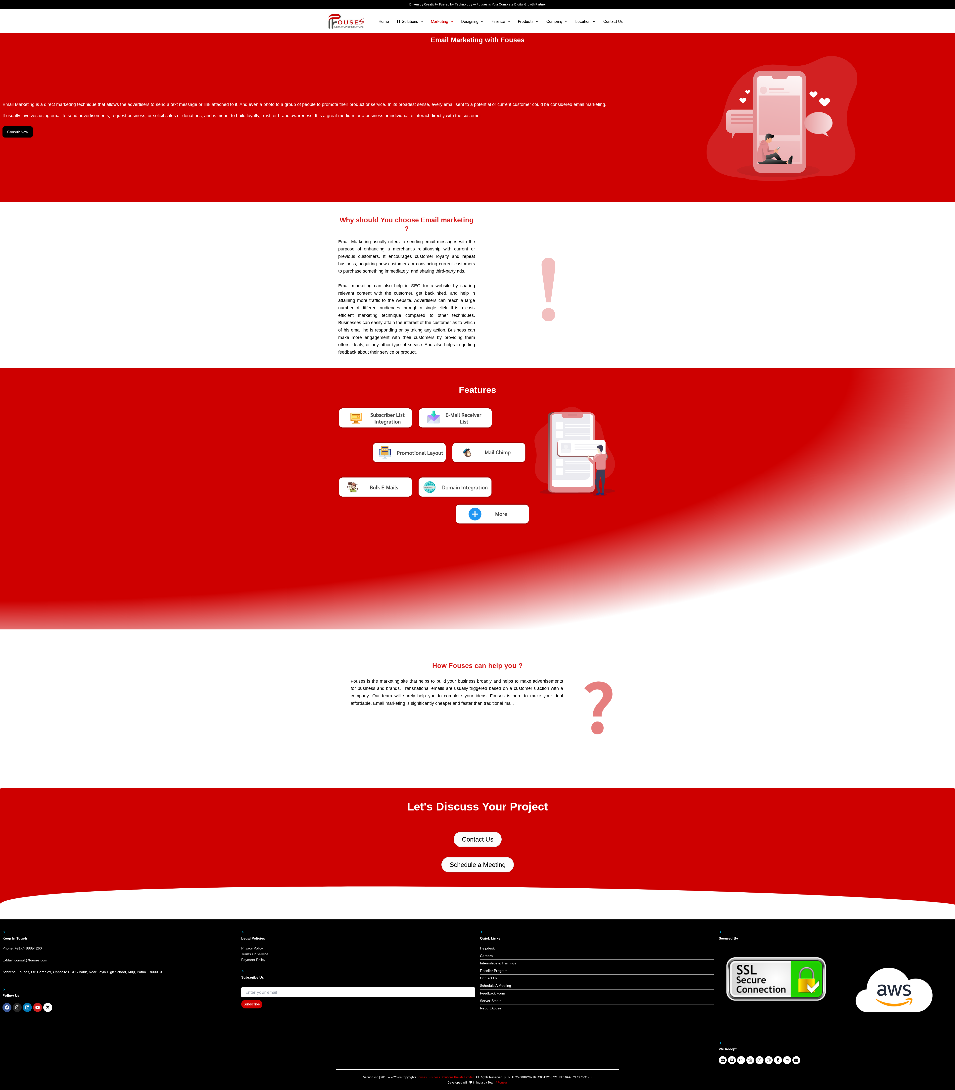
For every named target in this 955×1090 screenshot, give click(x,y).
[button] (420, 22)
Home (384, 21)
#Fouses (502, 1082)
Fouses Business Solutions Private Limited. (446, 1077)
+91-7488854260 (28, 948)
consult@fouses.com (30, 960)
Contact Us (613, 21)
